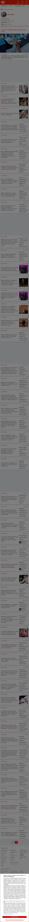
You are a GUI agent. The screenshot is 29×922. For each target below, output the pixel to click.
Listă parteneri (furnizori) (8, 914)
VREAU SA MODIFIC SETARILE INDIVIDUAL (14, 920)
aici (13, 893)
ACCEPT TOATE (14, 917)
